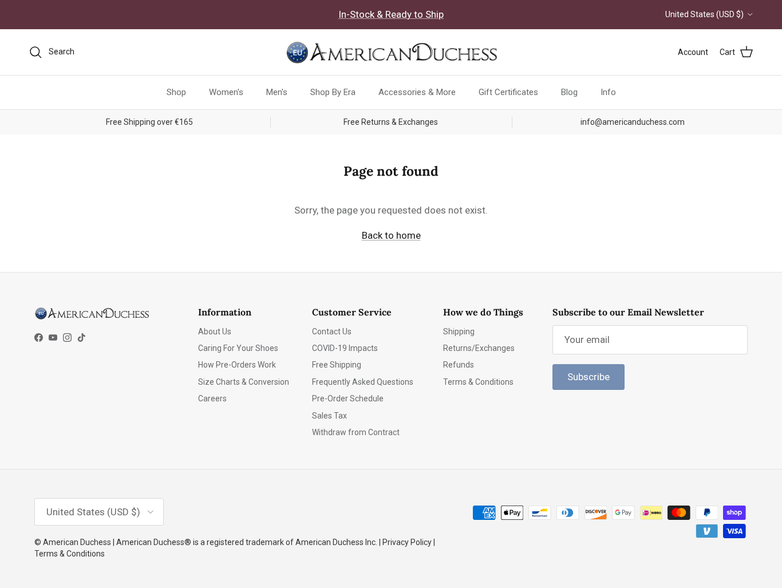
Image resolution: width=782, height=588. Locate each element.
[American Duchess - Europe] (391, 52)
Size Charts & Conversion (243, 381)
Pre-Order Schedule (348, 398)
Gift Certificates (508, 92)
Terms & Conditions (478, 381)
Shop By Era (333, 92)
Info (608, 92)
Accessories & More (417, 92)
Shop (176, 92)
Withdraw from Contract (356, 432)
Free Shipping (336, 364)
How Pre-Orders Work (237, 364)
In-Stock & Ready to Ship (391, 14)
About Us (214, 331)
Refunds (458, 364)
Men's (276, 92)
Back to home (391, 235)
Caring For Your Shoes (238, 348)
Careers (212, 398)
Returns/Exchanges (479, 348)
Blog (569, 92)
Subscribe (588, 376)
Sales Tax (329, 415)
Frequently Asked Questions (362, 381)
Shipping (459, 331)
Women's (226, 92)
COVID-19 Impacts (345, 348)
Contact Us (331, 331)
